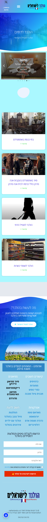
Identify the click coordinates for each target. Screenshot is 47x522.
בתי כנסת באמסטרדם (23, 139)
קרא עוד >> (23, 144)
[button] (18, 6)
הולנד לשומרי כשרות (23, 265)
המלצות (13, 412)
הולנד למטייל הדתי (23, 225)
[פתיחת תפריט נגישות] (6, 515)
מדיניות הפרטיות (23, 517)
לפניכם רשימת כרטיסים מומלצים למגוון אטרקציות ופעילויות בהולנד (23, 314)
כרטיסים (6, 8)
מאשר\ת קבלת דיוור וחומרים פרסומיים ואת (24, 468)
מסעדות (34, 385)
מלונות (6, 10)
